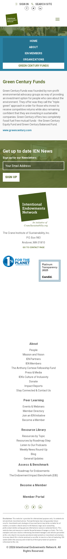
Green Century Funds (33, 65)
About (33, 47)
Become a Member (33, 420)
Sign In (24, 4)
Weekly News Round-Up (33, 449)
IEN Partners (33, 359)
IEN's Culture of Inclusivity (33, 376)
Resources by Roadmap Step (34, 440)
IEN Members (33, 53)
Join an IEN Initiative (33, 415)
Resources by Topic (33, 436)
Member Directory (33, 411)
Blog (33, 454)
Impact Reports (34, 385)
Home (33, 40)
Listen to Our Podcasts (33, 445)
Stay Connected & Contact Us (33, 390)
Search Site (43, 4)
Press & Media (33, 372)
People (33, 350)
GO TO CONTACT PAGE (33, 247)
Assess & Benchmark (33, 464)
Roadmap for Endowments (34, 470)
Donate (33, 381)
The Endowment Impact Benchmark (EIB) (33, 475)
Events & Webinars (33, 406)
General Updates (33, 458)
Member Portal (33, 497)
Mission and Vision (33, 354)
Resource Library (33, 430)
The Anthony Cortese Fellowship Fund (33, 367)
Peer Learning (33, 400)
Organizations (33, 59)
